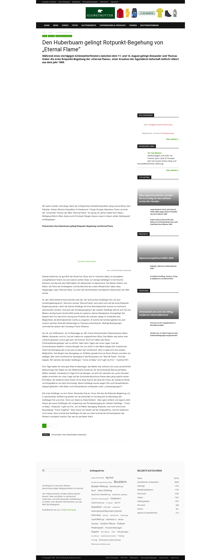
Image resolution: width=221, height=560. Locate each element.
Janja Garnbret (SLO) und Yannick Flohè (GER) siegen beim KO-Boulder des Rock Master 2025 (163, 211)
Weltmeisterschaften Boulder (110, 540)
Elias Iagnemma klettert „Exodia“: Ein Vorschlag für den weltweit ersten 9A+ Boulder (156, 198)
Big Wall (109, 477)
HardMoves (116, 507)
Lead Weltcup (97, 519)
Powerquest (97, 527)
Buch (93, 490)
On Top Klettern (155, 153)
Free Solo (107, 507)
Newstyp (51, 36)
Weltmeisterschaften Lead (100, 544)
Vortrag (94, 540)
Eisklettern (116, 498)
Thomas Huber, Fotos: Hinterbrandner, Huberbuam (68, 435)
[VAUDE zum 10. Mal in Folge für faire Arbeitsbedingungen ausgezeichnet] (142, 335)
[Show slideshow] (87, 261)
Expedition (96, 507)
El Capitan (109, 503)
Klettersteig (124, 515)
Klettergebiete (88, 25)
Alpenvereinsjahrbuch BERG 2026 (156, 258)
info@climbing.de (68, 510)
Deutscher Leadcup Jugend (100, 499)
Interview (96, 515)
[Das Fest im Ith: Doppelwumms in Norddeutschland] (142, 325)
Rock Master (105, 532)
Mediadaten (76, 2)
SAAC (113, 532)
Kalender (105, 515)
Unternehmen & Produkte (113, 25)
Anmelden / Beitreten (49, 2)
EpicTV (117, 502)
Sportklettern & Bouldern (63, 36)
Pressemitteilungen (113, 527)
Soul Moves (95, 536)
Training (121, 536)
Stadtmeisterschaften (108, 536)
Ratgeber (95, 531)
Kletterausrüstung (168, 133)
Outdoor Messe (107, 523)
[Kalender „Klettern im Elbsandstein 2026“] (142, 268)
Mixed (120, 519)
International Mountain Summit (106, 511)
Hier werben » (172, 139)
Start (44, 32)
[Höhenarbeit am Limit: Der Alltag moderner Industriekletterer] (158, 307)
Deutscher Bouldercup (101, 494)
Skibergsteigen (122, 532)
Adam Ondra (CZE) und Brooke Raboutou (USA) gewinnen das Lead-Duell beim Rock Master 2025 (164, 222)
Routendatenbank (149, 25)
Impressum (114, 2)
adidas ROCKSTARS (97, 478)
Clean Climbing (105, 490)
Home (46, 25)
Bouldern (120, 481)
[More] (105, 445)
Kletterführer (114, 515)
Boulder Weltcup (99, 486)
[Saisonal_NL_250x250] (158, 91)
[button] (176, 25)
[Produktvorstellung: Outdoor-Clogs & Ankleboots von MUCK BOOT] (142, 279)
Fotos (75, 25)
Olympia (94, 523)
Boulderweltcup (116, 486)
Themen (133, 25)
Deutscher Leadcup (119, 494)
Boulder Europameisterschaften (101, 482)
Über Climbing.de (64, 2)
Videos (65, 25)
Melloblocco (111, 519)
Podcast (121, 523)
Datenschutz (104, 2)
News (55, 25)
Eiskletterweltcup (97, 503)
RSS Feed (124, 558)
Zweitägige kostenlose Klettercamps (160, 125)
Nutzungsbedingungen (90, 2)
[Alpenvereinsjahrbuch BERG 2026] (158, 250)
